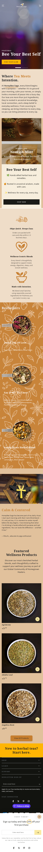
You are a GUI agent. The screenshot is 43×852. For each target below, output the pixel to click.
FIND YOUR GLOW (11, 62)
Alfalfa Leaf (7, 675)
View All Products (21, 738)
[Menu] (3, 6)
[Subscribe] (40, 784)
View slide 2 (25, 66)
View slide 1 (18, 66)
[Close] (39, 816)
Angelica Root (8, 725)
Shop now (21, 202)
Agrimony (6, 625)
